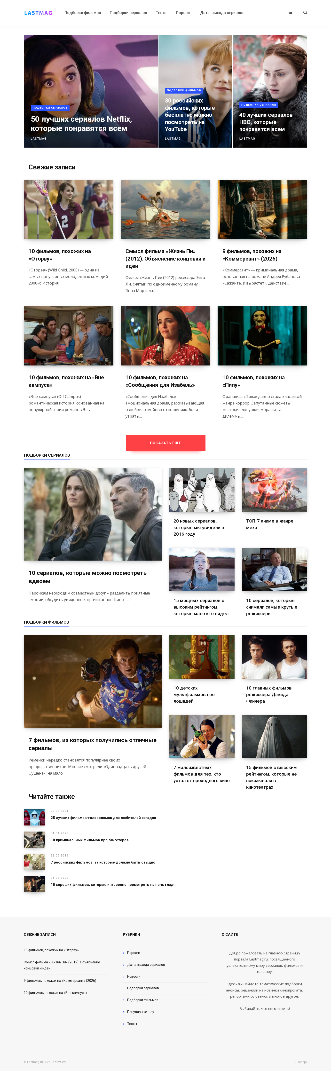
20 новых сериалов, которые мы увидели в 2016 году (198, 527)
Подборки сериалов (50, 107)
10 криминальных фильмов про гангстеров (90, 840)
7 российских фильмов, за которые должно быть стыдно (103, 862)
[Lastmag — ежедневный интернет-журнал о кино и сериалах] (38, 13)
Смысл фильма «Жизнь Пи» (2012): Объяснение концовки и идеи (165, 258)
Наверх (301, 1062)
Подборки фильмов (184, 90)
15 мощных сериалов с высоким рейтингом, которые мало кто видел (201, 607)
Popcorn (133, 953)
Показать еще (165, 443)
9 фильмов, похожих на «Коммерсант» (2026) (60, 981)
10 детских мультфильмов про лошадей (194, 694)
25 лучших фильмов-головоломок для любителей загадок (103, 818)
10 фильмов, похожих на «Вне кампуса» (55, 993)
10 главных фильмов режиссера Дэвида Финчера (269, 694)
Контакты (60, 1062)
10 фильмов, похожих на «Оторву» (51, 950)
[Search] (302, 13)
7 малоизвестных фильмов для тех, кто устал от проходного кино (201, 774)
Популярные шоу (140, 1012)
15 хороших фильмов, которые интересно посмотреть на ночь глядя (113, 884)
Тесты (132, 1024)
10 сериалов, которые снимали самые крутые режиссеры (271, 607)
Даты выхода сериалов (146, 965)
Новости (134, 976)
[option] (165, 91)
